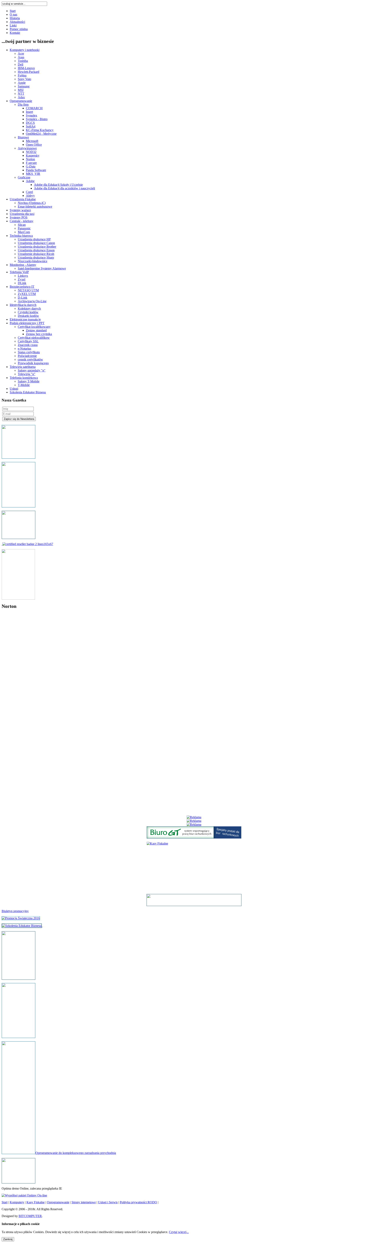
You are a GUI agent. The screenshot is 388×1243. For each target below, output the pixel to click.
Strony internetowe (84, 1202)
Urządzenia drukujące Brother (37, 246)
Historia (15, 18)
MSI (20, 90)
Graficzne (24, 177)
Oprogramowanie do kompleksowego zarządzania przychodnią (75, 1153)
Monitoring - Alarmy (23, 264)
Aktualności (17, 21)
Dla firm (23, 104)
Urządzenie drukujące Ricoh (36, 254)
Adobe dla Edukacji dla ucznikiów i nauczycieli (64, 188)
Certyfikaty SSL (28, 341)
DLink (22, 283)
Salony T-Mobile (28, 381)
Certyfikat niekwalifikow (34, 337)
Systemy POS (18, 217)
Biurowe (23, 137)
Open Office (34, 144)
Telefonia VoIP (19, 272)
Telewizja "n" (26, 374)
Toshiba (23, 61)
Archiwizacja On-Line (32, 301)
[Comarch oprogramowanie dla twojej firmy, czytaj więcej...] (18, 1182)
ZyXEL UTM (27, 294)
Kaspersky (32, 155)
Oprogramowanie (21, 101)
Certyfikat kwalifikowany (34, 326)
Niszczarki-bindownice (32, 261)
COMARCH (34, 108)
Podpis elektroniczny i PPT (27, 323)
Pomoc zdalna (19, 29)
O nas (13, 14)
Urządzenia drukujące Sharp (36, 257)
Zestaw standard (36, 330)
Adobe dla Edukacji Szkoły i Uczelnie (58, 184)
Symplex (31, 115)
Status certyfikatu (29, 352)
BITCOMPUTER (30, 1216)
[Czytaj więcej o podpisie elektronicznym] (18, 1036)
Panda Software (36, 170)
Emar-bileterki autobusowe (35, 206)
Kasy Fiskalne (35, 1202)
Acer (21, 53)
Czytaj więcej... (179, 1232)
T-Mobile (24, 385)
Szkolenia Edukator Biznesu (28, 392)
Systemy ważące (20, 210)
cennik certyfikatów (30, 359)
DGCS (30, 122)
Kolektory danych (29, 308)
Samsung (24, 86)
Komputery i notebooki (24, 50)
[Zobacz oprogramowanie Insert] (18, 457)
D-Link (22, 297)
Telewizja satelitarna (23, 366)
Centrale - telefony (21, 221)
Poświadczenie (27, 356)
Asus (21, 57)
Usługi (14, 388)
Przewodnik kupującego (33, 363)
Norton (30, 159)
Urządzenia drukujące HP (34, 239)
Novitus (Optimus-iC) (32, 203)
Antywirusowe (27, 148)
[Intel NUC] (194, 900)
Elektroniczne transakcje (25, 319)
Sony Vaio (24, 79)
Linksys (23, 275)
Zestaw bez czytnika (39, 334)
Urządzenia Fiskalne (23, 199)
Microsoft (32, 141)
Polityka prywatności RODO (138, 1202)
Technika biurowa (21, 235)
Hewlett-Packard (28, 71)
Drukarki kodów (28, 315)
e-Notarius (24, 348)
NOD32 (31, 152)
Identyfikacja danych (23, 305)
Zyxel (21, 279)
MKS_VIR (33, 173)
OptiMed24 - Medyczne (41, 133)
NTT (21, 93)
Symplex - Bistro (36, 119)
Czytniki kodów (28, 312)
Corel (29, 192)
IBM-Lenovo (26, 68)
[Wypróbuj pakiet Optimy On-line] (24, 1195)
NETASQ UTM (28, 290)
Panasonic (24, 228)
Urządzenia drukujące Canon (36, 243)
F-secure (31, 163)
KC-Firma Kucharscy (40, 130)
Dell (20, 64)
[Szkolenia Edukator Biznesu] (22, 925)
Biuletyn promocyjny (15, 911)
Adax (21, 97)
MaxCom (24, 232)
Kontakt (15, 32)
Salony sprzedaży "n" (31, 370)
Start (13, 11)
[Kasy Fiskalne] (18, 978)
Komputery (17, 1202)
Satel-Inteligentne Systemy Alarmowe (42, 268)
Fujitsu (22, 75)
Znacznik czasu (28, 345)
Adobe (30, 181)
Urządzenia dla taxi (22, 213)
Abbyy (30, 195)
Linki (13, 25)
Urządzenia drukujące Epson (36, 250)
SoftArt (30, 126)
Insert (29, 112)
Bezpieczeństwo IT (22, 286)
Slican (22, 224)
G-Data (30, 166)
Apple (22, 82)
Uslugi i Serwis (108, 1202)
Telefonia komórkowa (24, 377)
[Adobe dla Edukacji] (27, 544)
